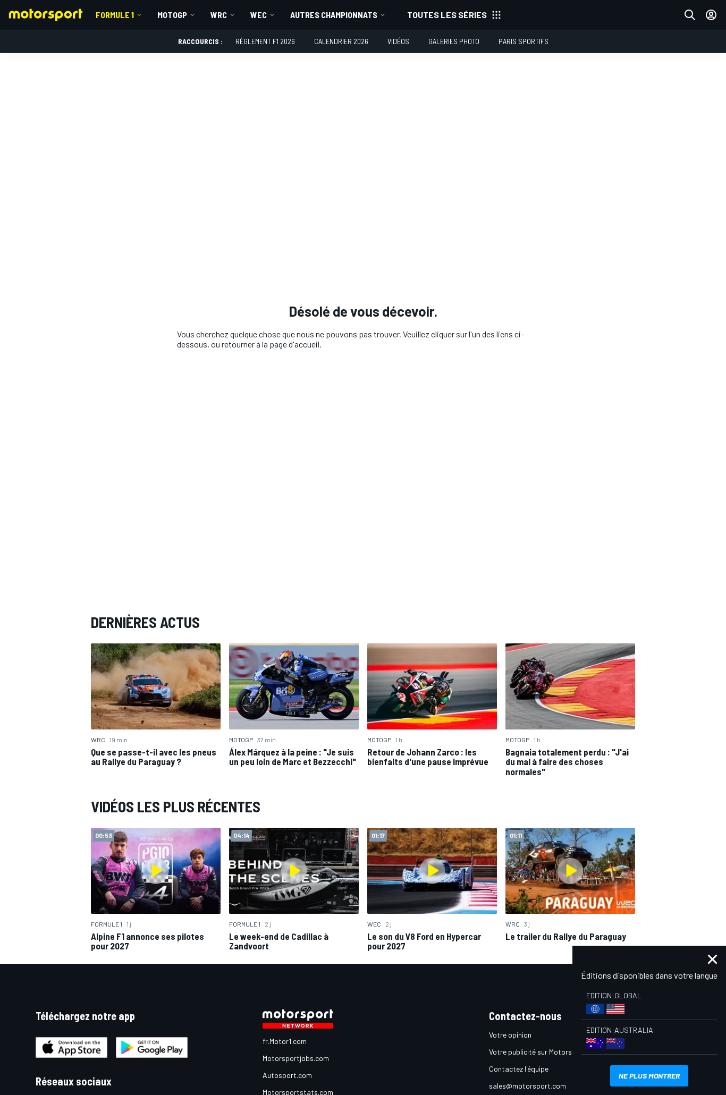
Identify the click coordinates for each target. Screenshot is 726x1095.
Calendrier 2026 (341, 41)
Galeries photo (453, 41)
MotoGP (172, 15)
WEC (258, 15)
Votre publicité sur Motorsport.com (545, 1051)
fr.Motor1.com (285, 1041)
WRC (218, 15)
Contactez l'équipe (518, 1068)
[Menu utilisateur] (711, 15)
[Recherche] (689, 15)
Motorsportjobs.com (296, 1058)
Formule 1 (115, 15)
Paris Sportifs (523, 41)
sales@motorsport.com (527, 1085)
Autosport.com (287, 1075)
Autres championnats (333, 15)
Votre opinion (510, 1034)
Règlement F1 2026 (265, 41)
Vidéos (398, 41)
